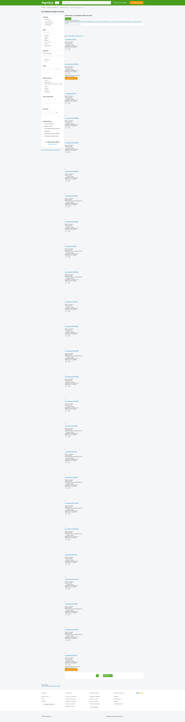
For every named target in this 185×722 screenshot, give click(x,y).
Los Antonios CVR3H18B (71, 351)
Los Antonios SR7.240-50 (72, 503)
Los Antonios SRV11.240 (71, 579)
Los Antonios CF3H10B (71, 301)
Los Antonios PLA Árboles (72, 376)
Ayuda (43, 699)
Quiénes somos (45, 696)
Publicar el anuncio (71, 78)
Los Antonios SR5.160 (71, 451)
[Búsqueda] (63, 3)
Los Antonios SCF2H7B (71, 426)
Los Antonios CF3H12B (71, 604)
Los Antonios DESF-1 (70, 39)
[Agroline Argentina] (47, 2)
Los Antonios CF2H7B (71, 246)
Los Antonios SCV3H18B (71, 118)
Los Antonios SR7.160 (71, 554)
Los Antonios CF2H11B (71, 196)
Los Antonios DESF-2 (70, 93)
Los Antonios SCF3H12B (71, 64)
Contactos (44, 701)
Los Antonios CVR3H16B (71, 401)
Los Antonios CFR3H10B (71, 142)
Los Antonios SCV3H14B (71, 629)
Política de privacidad (70, 699)
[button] (66, 49)
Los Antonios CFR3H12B (71, 171)
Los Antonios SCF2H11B (71, 326)
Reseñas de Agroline (70, 703)
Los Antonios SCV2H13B (71, 221)
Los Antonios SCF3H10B (71, 529)
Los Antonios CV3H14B (71, 477)
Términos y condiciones (71, 696)
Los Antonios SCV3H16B (71, 272)
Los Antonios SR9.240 (71, 655)
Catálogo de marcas (70, 706)
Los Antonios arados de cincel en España (50, 686)
